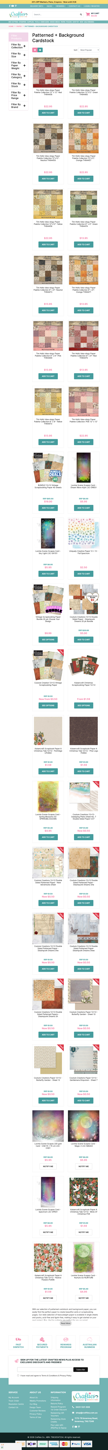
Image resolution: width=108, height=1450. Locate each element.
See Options (48, 639)
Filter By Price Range (16, 95)
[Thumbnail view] (35, 50)
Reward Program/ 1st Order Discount (59, 1408)
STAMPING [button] (22, 22)
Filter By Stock (16, 85)
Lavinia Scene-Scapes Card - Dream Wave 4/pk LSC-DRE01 (84, 486)
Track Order (14, 1401)
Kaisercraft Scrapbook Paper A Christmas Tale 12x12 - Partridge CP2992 (48, 750)
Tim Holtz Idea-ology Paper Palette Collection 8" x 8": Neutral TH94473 (48, 289)
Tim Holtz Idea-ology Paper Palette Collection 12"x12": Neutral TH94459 (48, 158)
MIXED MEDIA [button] (55, 22)
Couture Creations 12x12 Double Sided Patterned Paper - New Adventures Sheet (48, 882)
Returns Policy (57, 1403)
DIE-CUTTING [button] (13, 22)
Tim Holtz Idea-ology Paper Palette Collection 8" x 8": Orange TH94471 (83, 289)
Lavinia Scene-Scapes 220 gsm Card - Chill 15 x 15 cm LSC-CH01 (48, 1146)
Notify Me (48, 1166)
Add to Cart (48, 113)
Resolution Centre (16, 1404)
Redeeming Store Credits (58, 1420)
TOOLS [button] (37, 22)
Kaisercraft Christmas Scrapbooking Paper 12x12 (83, 684)
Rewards (60, 6)
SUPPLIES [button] (30, 22)
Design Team (35, 1407)
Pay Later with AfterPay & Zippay (59, 1426)
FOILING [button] (69, 22)
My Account (14, 1397)
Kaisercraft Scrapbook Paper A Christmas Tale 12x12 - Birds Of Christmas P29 (83, 1211)
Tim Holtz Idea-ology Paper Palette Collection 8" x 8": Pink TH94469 (48, 355)
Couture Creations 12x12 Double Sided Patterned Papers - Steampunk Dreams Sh (48, 1014)
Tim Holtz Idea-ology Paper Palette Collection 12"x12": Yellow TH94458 (48, 224)
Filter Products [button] (16, 37)
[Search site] (81, 14)
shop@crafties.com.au (86, 1412)
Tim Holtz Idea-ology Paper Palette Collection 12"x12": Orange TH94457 (83, 158)
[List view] (40, 50)
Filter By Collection (17, 46)
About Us (34, 1397)
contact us (74, 6)
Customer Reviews (38, 1410)
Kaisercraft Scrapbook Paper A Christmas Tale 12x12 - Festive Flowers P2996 (48, 1277)
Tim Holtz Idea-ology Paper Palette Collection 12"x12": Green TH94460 (84, 92)
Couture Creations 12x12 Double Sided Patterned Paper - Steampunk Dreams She (84, 882)
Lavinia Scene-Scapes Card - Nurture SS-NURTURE (83, 1276)
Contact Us (13, 1407)
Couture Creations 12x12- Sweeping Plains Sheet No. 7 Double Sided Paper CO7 (83, 816)
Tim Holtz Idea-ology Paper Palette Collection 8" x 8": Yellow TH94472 (48, 421)
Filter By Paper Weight (16, 65)
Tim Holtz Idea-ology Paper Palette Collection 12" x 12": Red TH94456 (48, 92)
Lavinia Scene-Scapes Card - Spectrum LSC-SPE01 (48, 1210)
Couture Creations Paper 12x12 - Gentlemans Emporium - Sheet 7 (84, 1079)
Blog (49, 6)
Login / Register (91, 6)
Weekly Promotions (38, 1401)
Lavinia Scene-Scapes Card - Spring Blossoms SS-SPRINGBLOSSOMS (48, 816)
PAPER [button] (63, 22)
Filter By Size (16, 55)
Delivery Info (36, 6)
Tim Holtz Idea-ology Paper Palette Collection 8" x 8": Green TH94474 (84, 224)
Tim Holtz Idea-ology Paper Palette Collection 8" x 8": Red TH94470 (84, 355)
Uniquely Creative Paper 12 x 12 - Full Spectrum (83, 552)
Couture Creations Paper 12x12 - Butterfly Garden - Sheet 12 (48, 1079)
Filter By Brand (16, 106)
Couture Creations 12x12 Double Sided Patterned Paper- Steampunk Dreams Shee (84, 948)
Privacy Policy (36, 1414)
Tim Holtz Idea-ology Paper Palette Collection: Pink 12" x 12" (84, 420)
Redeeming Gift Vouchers (57, 1414)
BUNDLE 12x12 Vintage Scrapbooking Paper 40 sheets (48, 486)
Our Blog (33, 1404)
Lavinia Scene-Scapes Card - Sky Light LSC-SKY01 (48, 552)
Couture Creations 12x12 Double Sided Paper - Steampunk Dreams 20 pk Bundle (84, 619)
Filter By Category (16, 76)
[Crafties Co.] (18, 14)
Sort (75, 50)
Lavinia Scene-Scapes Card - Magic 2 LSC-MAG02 (83, 1145)
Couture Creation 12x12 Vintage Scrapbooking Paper (48, 684)
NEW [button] (81, 22)
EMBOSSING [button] (45, 22)
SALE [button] (86, 22)
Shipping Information (55, 1398)
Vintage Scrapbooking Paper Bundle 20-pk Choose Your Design (48, 619)
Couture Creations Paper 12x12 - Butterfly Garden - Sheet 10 (84, 1013)
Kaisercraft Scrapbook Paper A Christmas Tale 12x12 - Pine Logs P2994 (83, 750)
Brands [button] (91, 22)
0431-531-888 (83, 1407)
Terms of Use (35, 1417)
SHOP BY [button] (76, 22)
